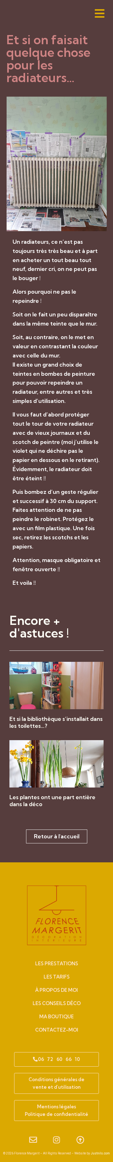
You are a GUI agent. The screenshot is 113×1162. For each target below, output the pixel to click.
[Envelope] (33, 1140)
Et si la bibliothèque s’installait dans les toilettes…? (56, 722)
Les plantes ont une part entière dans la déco (52, 801)
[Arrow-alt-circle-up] (80, 1140)
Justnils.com (100, 1153)
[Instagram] (56, 1140)
